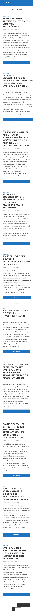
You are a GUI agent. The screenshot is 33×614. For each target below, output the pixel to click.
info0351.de (7, 3)
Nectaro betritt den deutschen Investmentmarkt (15, 313)
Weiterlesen (16, 62)
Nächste (23, 605)
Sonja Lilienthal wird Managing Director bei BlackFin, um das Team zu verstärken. (16, 494)
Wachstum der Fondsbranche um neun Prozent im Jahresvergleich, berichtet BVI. (14, 553)
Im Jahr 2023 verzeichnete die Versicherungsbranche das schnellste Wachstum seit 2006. (18, 80)
